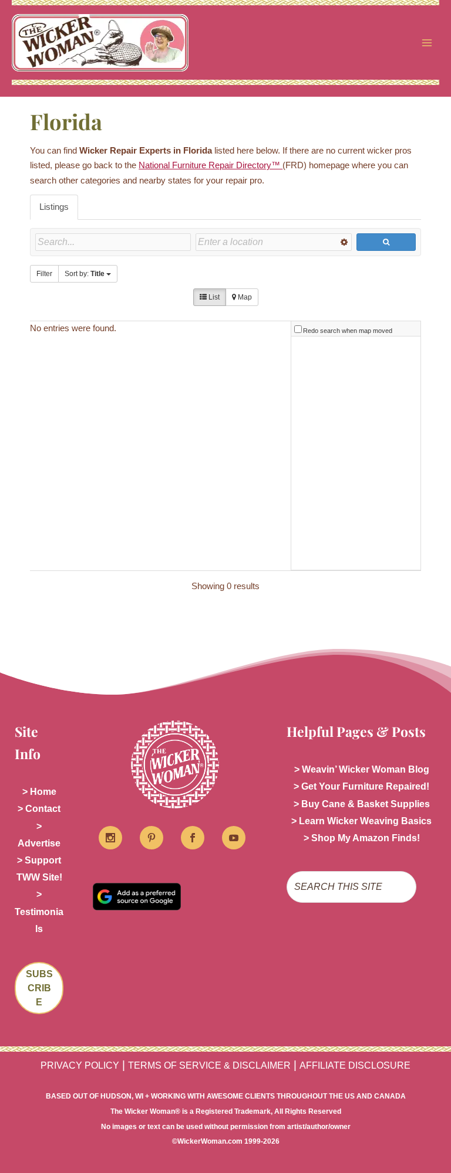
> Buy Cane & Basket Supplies (362, 804)
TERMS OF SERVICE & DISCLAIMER (209, 1065)
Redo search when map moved (347, 330)
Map (244, 297)
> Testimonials (39, 911)
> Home (39, 792)
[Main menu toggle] (427, 42)
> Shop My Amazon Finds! (362, 838)
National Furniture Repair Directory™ (210, 165)
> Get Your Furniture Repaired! (361, 786)
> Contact (39, 809)
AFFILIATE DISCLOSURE (354, 1065)
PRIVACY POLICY (80, 1065)
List (213, 297)
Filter (44, 274)
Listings (54, 207)
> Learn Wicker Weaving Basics (361, 821)
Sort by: (85, 274)
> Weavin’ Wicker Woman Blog (361, 769)
